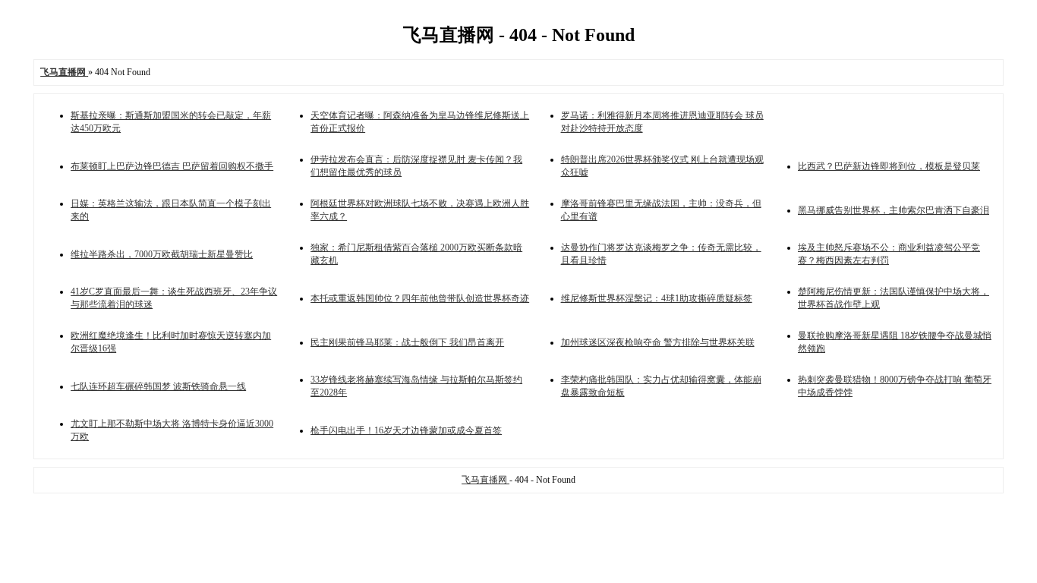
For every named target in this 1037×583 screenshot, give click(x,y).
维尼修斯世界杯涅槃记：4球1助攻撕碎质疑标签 (656, 298)
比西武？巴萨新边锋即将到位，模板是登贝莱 (889, 166)
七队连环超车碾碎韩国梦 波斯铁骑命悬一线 (158, 386)
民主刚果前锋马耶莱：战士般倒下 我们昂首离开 (407, 342)
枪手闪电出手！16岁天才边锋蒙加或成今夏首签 (406, 430)
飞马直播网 (485, 479)
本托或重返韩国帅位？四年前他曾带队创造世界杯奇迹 (419, 298)
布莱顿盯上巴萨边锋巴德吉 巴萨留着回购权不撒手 (172, 166)
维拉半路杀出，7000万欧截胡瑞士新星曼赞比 (162, 254)
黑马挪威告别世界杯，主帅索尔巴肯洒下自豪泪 (893, 210)
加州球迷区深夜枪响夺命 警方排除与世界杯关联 (658, 342)
